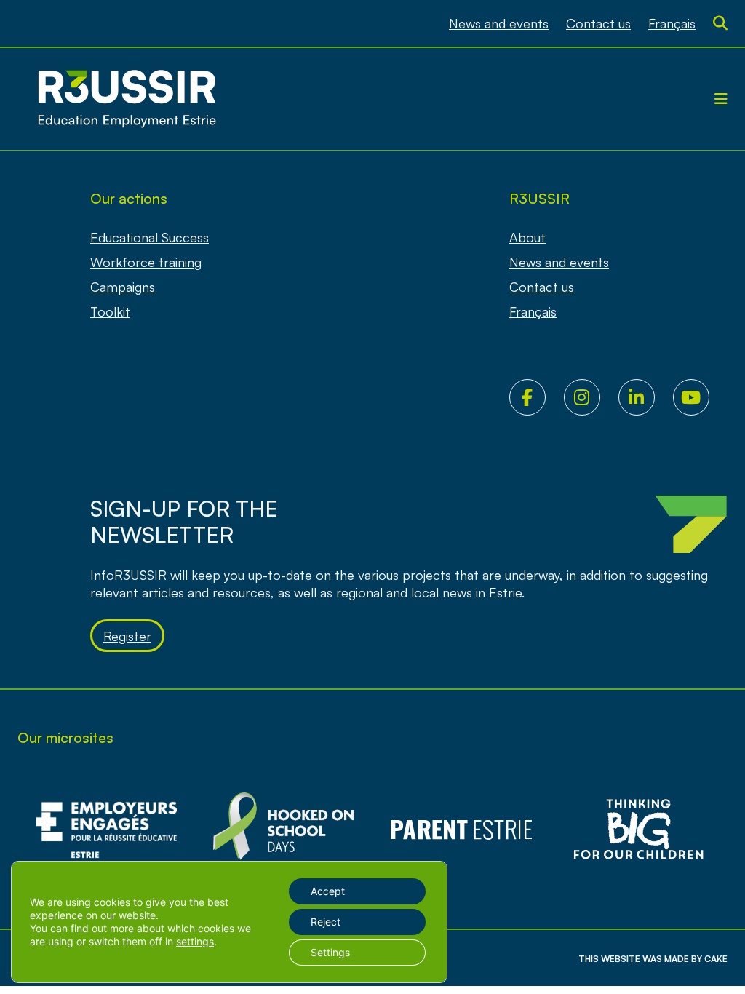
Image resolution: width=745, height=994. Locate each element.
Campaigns (122, 287)
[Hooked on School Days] (283, 830)
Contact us (598, 23)
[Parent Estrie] (461, 830)
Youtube (700, 397)
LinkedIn (645, 397)
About (527, 237)
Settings (330, 952)
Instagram (591, 397)
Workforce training (146, 262)
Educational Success (149, 237)
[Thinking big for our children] (639, 830)
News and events (499, 23)
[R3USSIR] (126, 99)
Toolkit (110, 311)
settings (195, 941)
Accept (328, 891)
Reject (325, 921)
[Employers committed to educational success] (106, 830)
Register (127, 636)
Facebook (536, 397)
